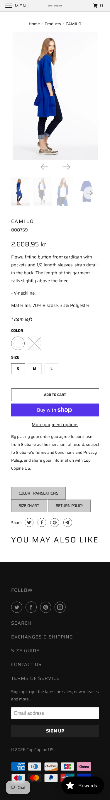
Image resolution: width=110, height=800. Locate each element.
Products (53, 24)
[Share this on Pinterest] (54, 522)
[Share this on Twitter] (28, 522)
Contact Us (26, 664)
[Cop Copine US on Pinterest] (47, 607)
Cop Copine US (40, 749)
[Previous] (44, 166)
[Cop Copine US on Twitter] (18, 607)
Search (21, 623)
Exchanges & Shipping (42, 637)
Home (34, 24)
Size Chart (29, 505)
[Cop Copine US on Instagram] (61, 607)
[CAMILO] (55, 96)
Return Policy (69, 505)
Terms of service (35, 678)
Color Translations (38, 493)
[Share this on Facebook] (41, 522)
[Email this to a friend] (67, 522)
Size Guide (25, 650)
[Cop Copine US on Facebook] (32, 607)
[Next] (66, 166)
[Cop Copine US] (55, 5)
